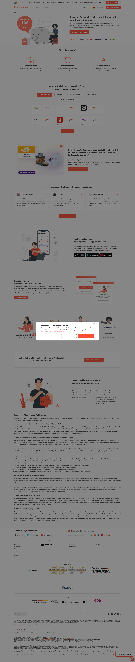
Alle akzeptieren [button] (86, 336)
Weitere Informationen (58, 332)
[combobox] (94, 323)
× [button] (96, 323)
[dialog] (67, 331)
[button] (47, 336)
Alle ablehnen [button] (69, 336)
